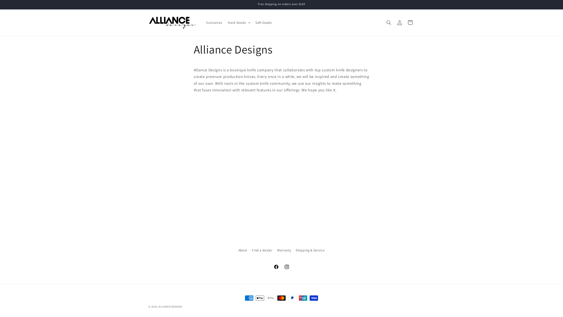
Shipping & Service (310, 250)
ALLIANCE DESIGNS (170, 306)
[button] (238, 23)
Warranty (284, 250)
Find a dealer (262, 250)
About (242, 250)
